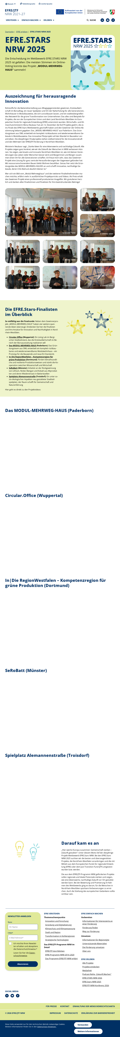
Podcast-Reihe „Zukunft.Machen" (96, 974)
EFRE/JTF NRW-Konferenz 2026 (95, 985)
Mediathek (87, 970)
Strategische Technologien (57, 940)
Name (10, 922)
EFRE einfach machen (92, 913)
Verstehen (11, 20)
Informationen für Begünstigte (95, 940)
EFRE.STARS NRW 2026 (92, 978)
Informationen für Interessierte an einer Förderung (97, 922)
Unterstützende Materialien (94, 943)
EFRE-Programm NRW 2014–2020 (59, 955)
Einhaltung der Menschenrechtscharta (94, 1006)
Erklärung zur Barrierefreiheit (98, 1013)
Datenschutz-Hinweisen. (46, 1027)
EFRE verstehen (52, 913)
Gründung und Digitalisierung (58, 925)
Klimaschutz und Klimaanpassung (60, 928)
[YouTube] (107, 20)
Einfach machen (30, 20)
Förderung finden (90, 927)
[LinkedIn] (102, 20)
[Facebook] (113, 20)
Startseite (9, 31)
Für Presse (51, 1006)
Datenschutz (71, 1013)
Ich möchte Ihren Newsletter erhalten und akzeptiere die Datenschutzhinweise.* (25, 946)
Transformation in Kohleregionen (60, 936)
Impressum (55, 1013)
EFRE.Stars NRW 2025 (91, 981)
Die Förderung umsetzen (93, 947)
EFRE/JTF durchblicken (55, 951)
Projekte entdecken (90, 966)
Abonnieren (22, 964)
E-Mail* (10, 933)
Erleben (48, 20)
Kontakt (64, 1006)
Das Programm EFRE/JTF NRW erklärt (61, 958)
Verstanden (83, 1025)
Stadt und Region (52, 932)
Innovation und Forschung (57, 921)
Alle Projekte (87, 963)
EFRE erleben (22, 31)
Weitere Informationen (88, 1031)
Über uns (86, 951)
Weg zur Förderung (90, 931)
